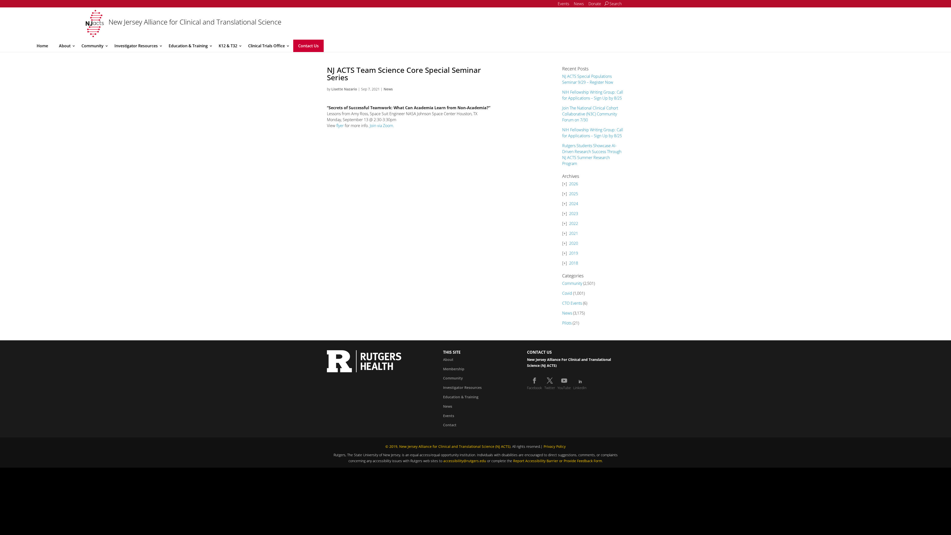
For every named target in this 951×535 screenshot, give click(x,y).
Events (563, 3)
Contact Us (308, 46)
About (65, 46)
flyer (340, 125)
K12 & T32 (228, 46)
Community (92, 46)
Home (42, 46)
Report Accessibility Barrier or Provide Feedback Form (557, 460)
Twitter (549, 387)
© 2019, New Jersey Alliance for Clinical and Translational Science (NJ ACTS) (447, 446)
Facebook (534, 387)
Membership (453, 369)
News (579, 3)
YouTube (564, 387)
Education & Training (188, 46)
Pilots (567, 323)
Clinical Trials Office (266, 46)
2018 (573, 263)
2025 (573, 193)
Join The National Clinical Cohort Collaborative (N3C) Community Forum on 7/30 (590, 114)
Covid (567, 293)
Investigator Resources (136, 46)
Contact (449, 425)
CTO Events (572, 303)
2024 (573, 203)
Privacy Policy (555, 446)
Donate (594, 3)
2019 (573, 253)
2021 (573, 233)
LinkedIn (579, 387)
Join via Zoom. (382, 125)
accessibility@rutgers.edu (464, 460)
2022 (573, 223)
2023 (573, 213)
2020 (573, 243)
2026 (573, 184)
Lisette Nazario (344, 89)
